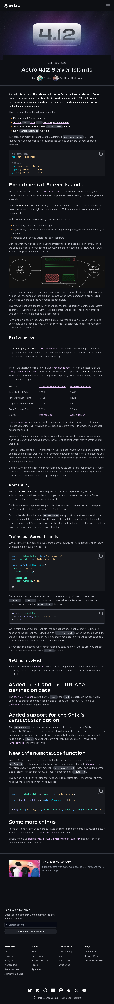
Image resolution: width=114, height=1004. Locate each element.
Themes (8, 955)
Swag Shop (64, 964)
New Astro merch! (56, 862)
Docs (7, 951)
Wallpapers (64, 960)
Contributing (65, 951)
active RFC (39, 666)
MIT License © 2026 (48, 997)
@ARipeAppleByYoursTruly (66, 838)
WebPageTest (46, 415)
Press (35, 964)
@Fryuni (46, 838)
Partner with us (40, 960)
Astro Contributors (71, 997)
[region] (57, 800)
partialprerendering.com (51, 348)
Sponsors (64, 955)
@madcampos (16, 742)
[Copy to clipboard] (101, 153)
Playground (10, 964)
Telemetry (90, 951)
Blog (34, 951)
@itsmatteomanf (94, 764)
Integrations (11, 960)
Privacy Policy (92, 955)
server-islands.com (60, 367)
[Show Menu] (108, 5)
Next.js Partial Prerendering (23, 371)
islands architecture (54, 191)
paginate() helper (23, 696)
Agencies (36, 969)
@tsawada (14, 704)
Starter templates (13, 973)
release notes (50, 832)
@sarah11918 (34, 838)
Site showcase (11, 969)
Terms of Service (94, 960)
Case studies (38, 955)
